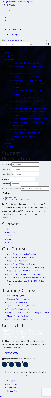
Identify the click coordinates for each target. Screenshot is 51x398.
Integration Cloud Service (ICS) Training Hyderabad (28, 312)
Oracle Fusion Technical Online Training (27, 80)
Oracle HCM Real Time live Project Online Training (27, 278)
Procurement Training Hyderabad (20, 319)
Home (9, 52)
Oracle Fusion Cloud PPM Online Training (28, 98)
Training (10, 236)
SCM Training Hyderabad (17, 302)
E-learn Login (12, 35)
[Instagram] (18, 364)
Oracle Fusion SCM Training (23, 73)
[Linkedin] (25, 364)
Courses (10, 59)
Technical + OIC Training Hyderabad (21, 306)
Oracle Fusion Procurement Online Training (29, 101)
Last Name (6, 169)
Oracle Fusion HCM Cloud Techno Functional (29, 108)
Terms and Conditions (16, 387)
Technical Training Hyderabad (19, 309)
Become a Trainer (14, 140)
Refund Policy (12, 384)
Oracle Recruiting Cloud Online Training (27, 66)
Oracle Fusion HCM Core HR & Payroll (27, 129)
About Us (10, 56)
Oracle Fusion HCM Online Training (25, 63)
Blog (9, 143)
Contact (10, 147)
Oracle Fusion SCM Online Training (21, 264)
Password (6, 184)
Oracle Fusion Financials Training (25, 70)
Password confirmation (11, 188)
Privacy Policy (12, 391)
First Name (6, 164)
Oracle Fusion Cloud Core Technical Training (29, 119)
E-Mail (4, 179)
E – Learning (12, 105)
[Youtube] (11, 364)
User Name (6, 174)
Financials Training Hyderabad (19, 299)
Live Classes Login (15, 29)
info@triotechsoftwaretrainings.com (18, 2)
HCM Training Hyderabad (17, 296)
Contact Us (11, 381)
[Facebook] (4, 364)
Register (6, 193)
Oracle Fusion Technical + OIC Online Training (30, 77)
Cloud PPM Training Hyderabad (19, 316)
